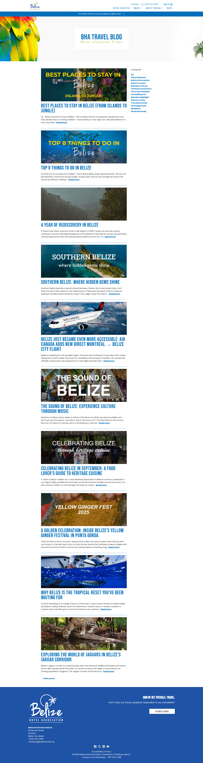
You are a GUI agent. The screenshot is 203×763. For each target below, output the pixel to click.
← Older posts (48, 678)
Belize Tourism (138, 83)
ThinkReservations (121, 754)
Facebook (95, 746)
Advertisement (138, 77)
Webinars (136, 108)
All (132, 74)
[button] (123, 14)
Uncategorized (138, 105)
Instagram (99, 746)
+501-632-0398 (114, 757)
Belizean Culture (139, 86)
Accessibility (97, 751)
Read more (61, 122)
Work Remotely (138, 111)
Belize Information (140, 80)
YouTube (108, 746)
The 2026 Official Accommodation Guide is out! (99, 13)
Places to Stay (138, 100)
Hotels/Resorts (138, 94)
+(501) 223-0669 (151, 4)
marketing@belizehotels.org (41, 741)
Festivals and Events (141, 88)
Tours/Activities (139, 103)
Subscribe (162, 711)
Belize (136, 4)
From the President (140, 91)
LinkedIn (103, 746)
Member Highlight (140, 97)
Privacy (108, 751)
